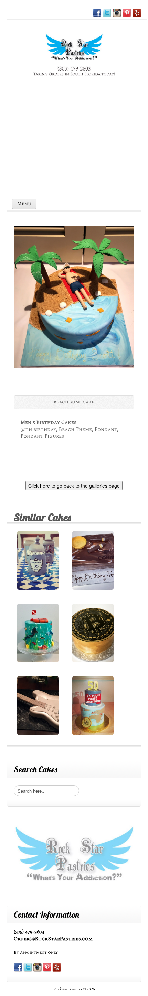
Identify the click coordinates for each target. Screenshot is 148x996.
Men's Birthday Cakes (48, 422)
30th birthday (38, 429)
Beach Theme (75, 429)
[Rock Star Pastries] (74, 56)
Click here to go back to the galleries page (74, 485)
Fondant (106, 429)
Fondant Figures (42, 436)
